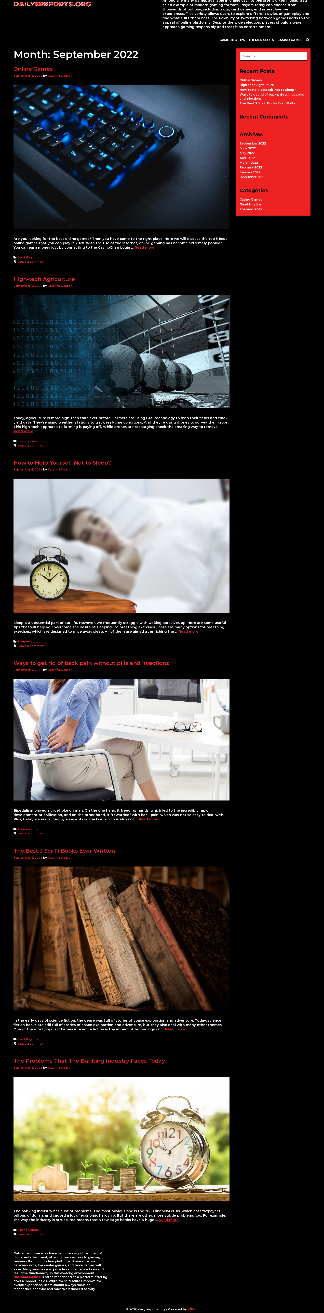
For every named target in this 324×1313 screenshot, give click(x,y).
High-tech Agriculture (44, 279)
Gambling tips (27, 257)
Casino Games (28, 441)
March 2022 (249, 163)
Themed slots (27, 641)
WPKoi (192, 1309)
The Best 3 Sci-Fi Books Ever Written (64, 850)
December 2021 (252, 177)
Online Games (33, 68)
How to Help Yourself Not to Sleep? (62, 462)
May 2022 (247, 153)
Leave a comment (30, 261)
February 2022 (251, 167)
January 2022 (250, 172)
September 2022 (253, 143)
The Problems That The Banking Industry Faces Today (89, 1060)
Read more (144, 247)
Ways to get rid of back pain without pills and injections (91, 663)
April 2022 (247, 158)
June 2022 (248, 148)
